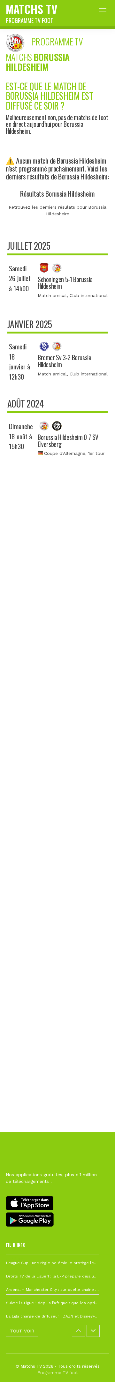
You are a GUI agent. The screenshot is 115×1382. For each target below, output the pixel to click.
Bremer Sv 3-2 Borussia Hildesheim (64, 361)
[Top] (97, 1368)
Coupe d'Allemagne (64, 453)
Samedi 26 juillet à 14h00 (20, 278)
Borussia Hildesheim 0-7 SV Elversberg (68, 441)
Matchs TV (31, 12)
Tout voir (22, 1330)
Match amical (52, 295)
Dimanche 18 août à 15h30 (21, 436)
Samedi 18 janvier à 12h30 (19, 361)
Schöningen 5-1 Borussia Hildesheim (65, 283)
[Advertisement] (57, 753)
